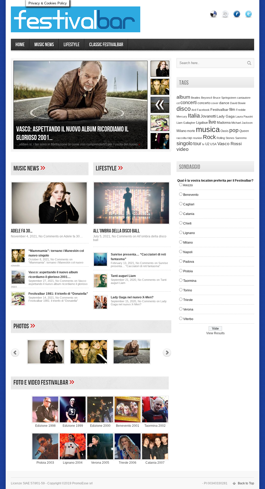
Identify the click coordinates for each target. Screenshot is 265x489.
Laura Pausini (244, 116)
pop (234, 130)
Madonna (224, 123)
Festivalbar (219, 109)
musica (208, 129)
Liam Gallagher (185, 122)
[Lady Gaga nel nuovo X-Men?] (100, 308)
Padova (188, 261)
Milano (181, 131)
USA (213, 144)
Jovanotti (208, 116)
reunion (197, 137)
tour (197, 143)
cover (214, 103)
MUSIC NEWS (44, 45)
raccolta (181, 137)
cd (178, 103)
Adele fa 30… (22, 231)
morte (191, 131)
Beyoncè (206, 97)
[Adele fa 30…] (49, 226)
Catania (188, 214)
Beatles (195, 97)
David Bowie (238, 103)
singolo (184, 143)
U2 (207, 144)
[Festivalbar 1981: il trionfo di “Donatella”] (18, 305)
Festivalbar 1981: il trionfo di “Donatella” (58, 294)
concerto (203, 103)
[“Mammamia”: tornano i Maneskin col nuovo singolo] (18, 262)
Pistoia (188, 271)
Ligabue (202, 123)
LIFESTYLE (71, 45)
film (232, 109)
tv (203, 144)
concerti (188, 102)
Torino (187, 290)
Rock (209, 137)
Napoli (188, 252)
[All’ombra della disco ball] (131, 226)
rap (189, 138)
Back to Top (246, 483)
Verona (188, 309)
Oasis (224, 131)
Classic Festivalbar (106, 45)
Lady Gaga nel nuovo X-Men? (132, 297)
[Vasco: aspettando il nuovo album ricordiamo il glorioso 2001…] (80, 105)
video (182, 149)
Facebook (203, 109)
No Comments (61, 236)
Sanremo (241, 137)
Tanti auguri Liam (123, 276)
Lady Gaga (226, 116)
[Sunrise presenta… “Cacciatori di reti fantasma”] (100, 265)
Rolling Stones (225, 137)
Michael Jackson (242, 122)
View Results (215, 333)
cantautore (244, 97)
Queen (244, 131)
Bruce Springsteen (224, 97)
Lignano (189, 233)
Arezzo (188, 185)
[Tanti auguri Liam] (100, 287)
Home (20, 45)
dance (224, 103)
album (183, 97)
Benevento (190, 195)
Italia (194, 115)
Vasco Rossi (229, 143)
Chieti (187, 223)
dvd (194, 109)
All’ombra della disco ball (116, 231)
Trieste (188, 300)
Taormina (189, 281)
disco (183, 108)
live (212, 122)
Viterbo (188, 319)
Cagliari (188, 204)
